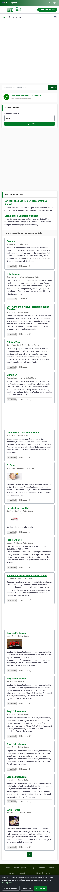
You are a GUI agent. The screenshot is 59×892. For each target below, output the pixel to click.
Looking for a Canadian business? (21, 215)
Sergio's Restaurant (16, 633)
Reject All (27, 888)
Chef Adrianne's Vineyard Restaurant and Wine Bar (28, 308)
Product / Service (11, 113)
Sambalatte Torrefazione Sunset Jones (27, 575)
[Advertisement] (29, 51)
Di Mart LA (12, 375)
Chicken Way (13, 342)
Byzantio (11, 241)
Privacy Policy (7, 882)
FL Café (11, 465)
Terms (51, 868)
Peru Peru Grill (14, 540)
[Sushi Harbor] (29, 820)
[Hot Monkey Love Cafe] (29, 519)
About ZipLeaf (20, 868)
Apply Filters (29, 124)
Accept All (40, 888)
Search (53, 88)
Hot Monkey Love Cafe (18, 508)
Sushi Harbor (13, 809)
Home (4, 17)
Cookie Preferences (41, 873)
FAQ (32, 868)
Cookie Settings (10, 888)
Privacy (12, 873)
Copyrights (24, 873)
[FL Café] (29, 476)
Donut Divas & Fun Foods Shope (23, 432)
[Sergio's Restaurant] (29, 644)
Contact (41, 868)
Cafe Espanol (13, 274)
